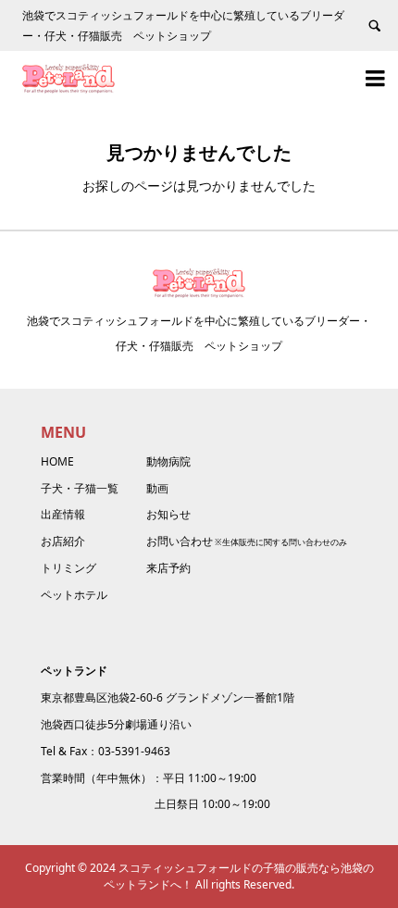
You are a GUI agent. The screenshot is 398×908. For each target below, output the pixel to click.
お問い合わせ (179, 541)
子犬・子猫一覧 (79, 488)
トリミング (68, 568)
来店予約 (168, 568)
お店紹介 (63, 541)
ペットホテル (74, 595)
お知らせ (168, 514)
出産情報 (63, 514)
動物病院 (168, 461)
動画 (157, 488)
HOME (57, 461)
